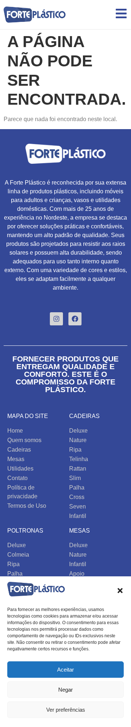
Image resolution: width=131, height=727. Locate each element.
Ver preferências (65, 710)
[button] (120, 590)
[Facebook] (75, 318)
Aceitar (65, 669)
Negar (65, 690)
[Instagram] (56, 318)
